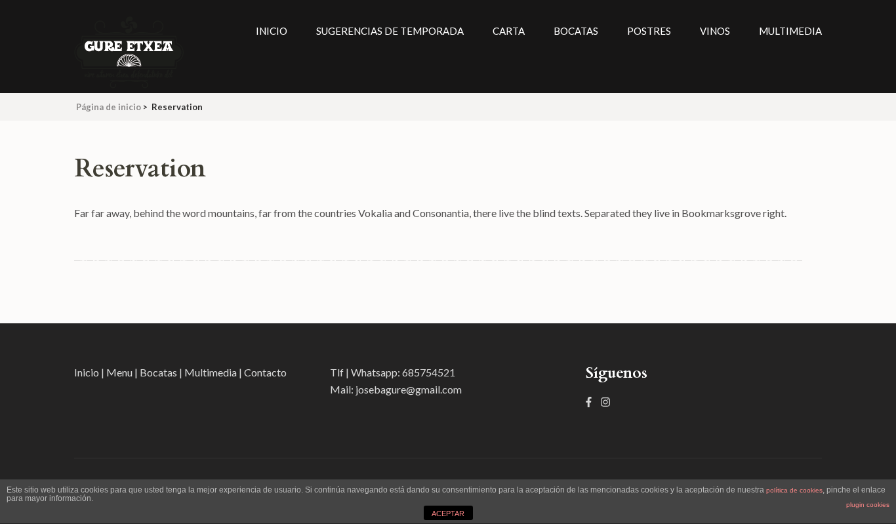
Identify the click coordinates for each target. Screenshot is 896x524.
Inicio (271, 31)
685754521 (428, 372)
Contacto (265, 372)
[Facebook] (589, 401)
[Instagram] (605, 401)
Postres (649, 31)
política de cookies (794, 490)
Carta (509, 31)
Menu (120, 372)
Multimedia (790, 31)
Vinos (715, 31)
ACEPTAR (448, 513)
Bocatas (576, 31)
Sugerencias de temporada (390, 31)
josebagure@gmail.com (409, 389)
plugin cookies (867, 504)
